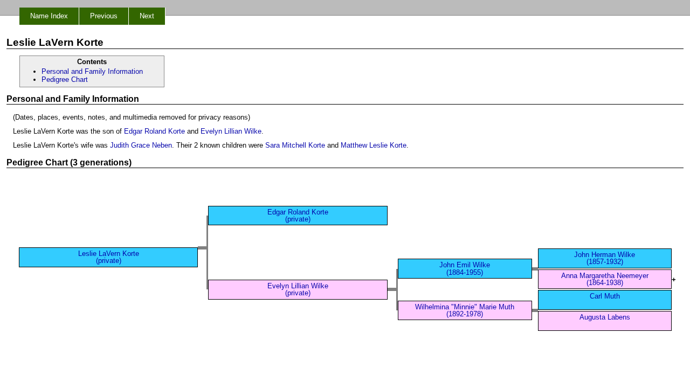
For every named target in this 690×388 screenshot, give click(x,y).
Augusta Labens (604, 317)
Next (147, 16)
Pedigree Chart (65, 79)
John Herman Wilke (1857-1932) (604, 258)
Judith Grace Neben (141, 145)
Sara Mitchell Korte (295, 145)
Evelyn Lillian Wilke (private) (297, 289)
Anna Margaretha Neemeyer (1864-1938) (604, 279)
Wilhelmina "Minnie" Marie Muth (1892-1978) (464, 310)
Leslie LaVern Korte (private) (108, 257)
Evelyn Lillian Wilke (231, 131)
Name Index (49, 16)
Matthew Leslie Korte (373, 145)
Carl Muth (605, 296)
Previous (104, 16)
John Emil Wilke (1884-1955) (464, 268)
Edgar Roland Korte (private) (297, 215)
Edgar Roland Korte (154, 131)
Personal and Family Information (92, 71)
